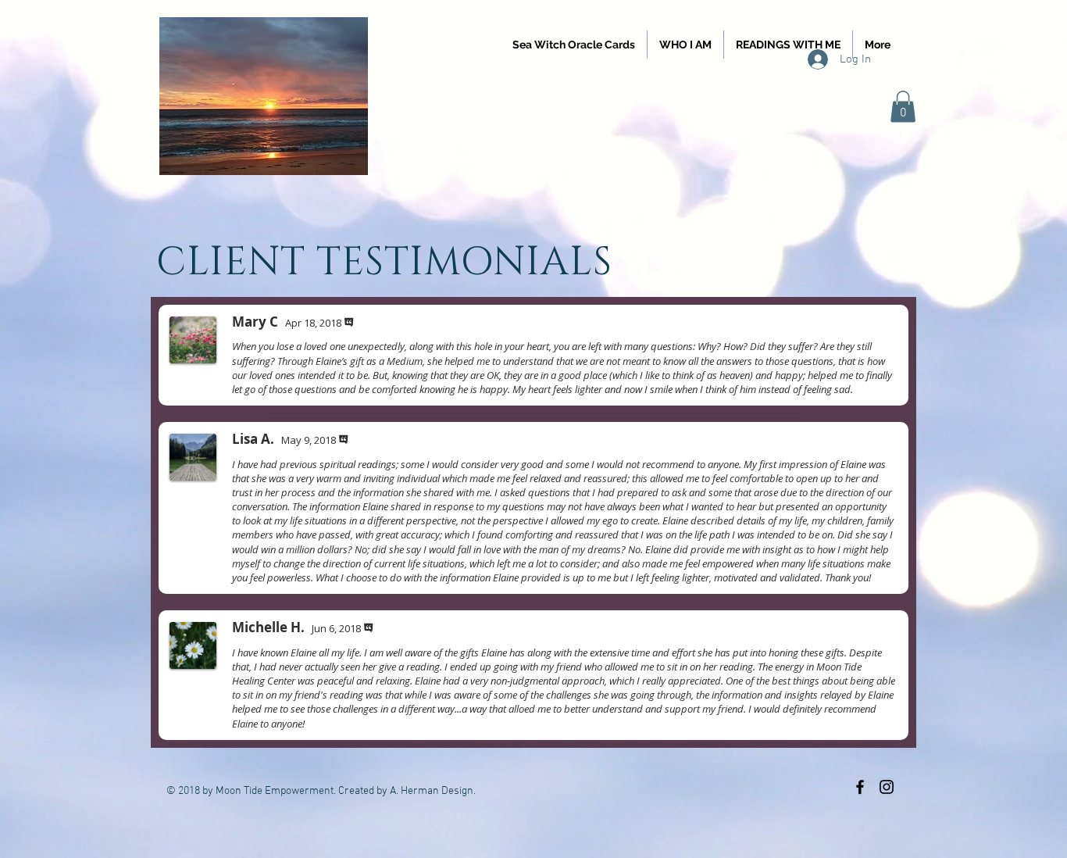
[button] (903, 107)
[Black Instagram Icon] (886, 787)
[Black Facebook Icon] (860, 787)
